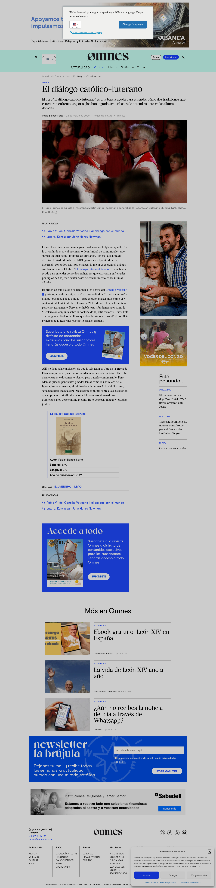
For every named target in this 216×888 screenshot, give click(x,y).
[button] (209, 851)
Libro (77, 486)
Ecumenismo (62, 486)
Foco (59, 847)
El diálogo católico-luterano (92, 269)
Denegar (173, 875)
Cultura (100, 67)
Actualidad (47, 76)
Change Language (133, 24)
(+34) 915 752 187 (37, 835)
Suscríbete (171, 57)
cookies (118, 761)
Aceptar (147, 875)
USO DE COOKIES (92, 885)
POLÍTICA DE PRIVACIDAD (71, 885)
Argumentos (117, 854)
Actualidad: (81, 67)
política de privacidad (161, 758)
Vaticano (127, 67)
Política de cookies (152, 882)
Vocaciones (63, 867)
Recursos (115, 847)
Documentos (117, 857)
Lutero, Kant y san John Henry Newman (74, 237)
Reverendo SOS (118, 873)
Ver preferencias (199, 875)
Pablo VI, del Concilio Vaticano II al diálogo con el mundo (85, 231)
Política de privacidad (168, 882)
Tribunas (87, 860)
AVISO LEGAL (51, 885)
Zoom (141, 67)
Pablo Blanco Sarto (52, 115)
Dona (156, 57)
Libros (67, 76)
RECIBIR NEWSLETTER (167, 771)
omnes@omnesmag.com (41, 839)
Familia (59, 863)
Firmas (86, 847)
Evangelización (65, 860)
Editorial (88, 854)
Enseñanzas (116, 860)
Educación (62, 857)
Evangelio (115, 863)
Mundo (113, 67)
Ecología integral (66, 854)
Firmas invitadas (91, 857)
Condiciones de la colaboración (189, 882)
